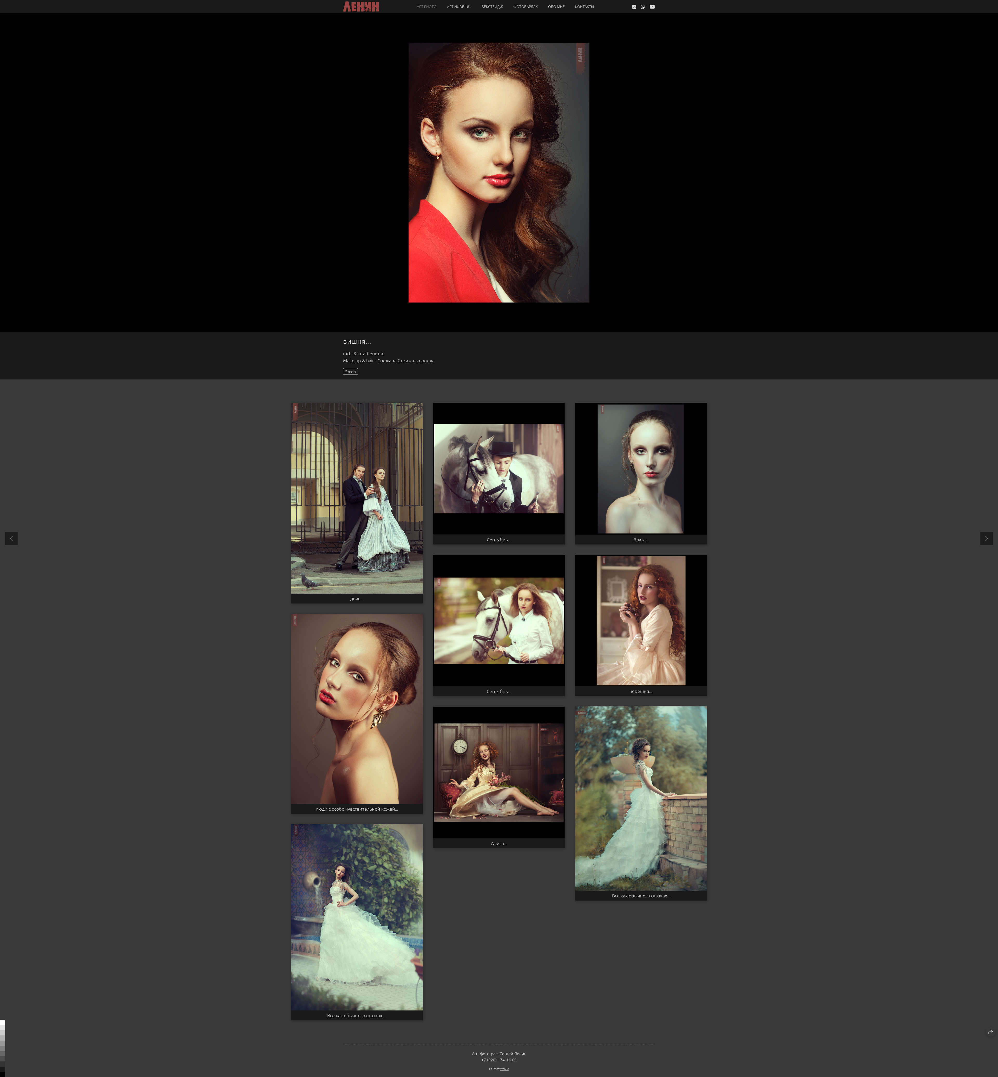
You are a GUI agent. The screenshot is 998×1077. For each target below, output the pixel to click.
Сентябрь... (499, 539)
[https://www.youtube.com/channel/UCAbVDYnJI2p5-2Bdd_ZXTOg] (652, 7)
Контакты (584, 6)
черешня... (641, 691)
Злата (350, 371)
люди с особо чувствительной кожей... (357, 808)
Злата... (641, 539)
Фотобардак (525, 6)
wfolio (504, 1069)
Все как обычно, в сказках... (641, 895)
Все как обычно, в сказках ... (356, 1015)
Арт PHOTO (427, 6)
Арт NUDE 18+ (459, 6)
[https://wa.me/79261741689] (643, 7)
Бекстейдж (492, 6)
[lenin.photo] (361, 6)
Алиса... (499, 843)
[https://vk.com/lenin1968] (634, 7)
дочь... (356, 598)
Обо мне (556, 6)
